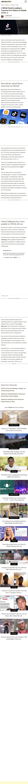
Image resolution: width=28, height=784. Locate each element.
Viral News (7, 4)
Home (2, 4)
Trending (12, 4)
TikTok (16, 4)
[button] (26, 1)
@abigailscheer (7, 250)
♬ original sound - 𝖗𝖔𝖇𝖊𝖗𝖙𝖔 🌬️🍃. (11, 257)
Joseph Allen (9, 15)
